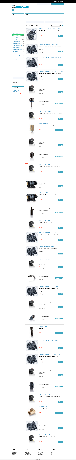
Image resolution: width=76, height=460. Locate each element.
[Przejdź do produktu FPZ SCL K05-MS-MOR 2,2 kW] (32, 372)
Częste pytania (27, 452)
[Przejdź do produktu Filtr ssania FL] (32, 103)
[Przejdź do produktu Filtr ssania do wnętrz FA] (32, 129)
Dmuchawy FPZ (16, 39)
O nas (52, 451)
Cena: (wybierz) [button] (47, 21)
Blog (51, 453)
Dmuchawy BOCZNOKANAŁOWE (17, 35)
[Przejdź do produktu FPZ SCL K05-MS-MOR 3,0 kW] (32, 398)
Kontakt (52, 452)
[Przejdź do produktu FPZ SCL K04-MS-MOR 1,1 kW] (32, 168)
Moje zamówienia (40, 452)
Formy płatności (14, 452)
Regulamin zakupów (28, 454)
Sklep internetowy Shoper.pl (38, 459)
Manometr (14, 63)
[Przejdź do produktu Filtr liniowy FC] (32, 212)
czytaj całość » (22, 93)
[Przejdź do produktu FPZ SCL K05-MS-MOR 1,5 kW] (32, 304)
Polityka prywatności (28, 453)
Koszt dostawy (14, 453)
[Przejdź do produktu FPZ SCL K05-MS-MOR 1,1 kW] (32, 264)
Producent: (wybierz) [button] (29, 21)
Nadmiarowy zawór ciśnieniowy (17, 61)
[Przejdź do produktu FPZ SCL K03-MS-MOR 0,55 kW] (32, 115)
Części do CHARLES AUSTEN (17, 33)
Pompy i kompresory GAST (16, 43)
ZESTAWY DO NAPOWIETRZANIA (17, 45)
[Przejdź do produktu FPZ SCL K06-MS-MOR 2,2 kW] (32, 439)
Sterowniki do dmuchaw (16, 59)
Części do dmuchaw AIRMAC (17, 31)
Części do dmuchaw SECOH (16, 27)
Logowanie (39, 451)
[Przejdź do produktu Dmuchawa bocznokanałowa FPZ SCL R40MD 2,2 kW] (32, 345)
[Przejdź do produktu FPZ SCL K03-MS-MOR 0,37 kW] (32, 89)
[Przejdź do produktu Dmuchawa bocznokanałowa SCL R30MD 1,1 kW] (32, 237)
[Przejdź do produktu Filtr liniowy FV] (32, 156)
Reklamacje (13, 454)
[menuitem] (15, 10)
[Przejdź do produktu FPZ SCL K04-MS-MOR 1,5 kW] (32, 224)
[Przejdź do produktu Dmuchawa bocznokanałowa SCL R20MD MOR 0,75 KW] (32, 62)
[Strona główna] (20, 5)
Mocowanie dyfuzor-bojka (16, 53)
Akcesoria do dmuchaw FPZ (17, 41)
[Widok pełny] (62, 25)
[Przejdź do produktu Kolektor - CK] (32, 318)
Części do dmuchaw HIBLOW (17, 29)
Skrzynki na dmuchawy (16, 57)
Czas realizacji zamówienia (16, 451)
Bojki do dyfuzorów (15, 51)
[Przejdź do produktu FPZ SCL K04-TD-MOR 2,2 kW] (32, 184)
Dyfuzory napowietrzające (16, 47)
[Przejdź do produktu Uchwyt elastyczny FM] (32, 332)
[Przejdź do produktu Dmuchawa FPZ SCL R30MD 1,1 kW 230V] (32, 251)
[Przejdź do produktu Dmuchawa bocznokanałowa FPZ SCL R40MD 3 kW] (32, 426)
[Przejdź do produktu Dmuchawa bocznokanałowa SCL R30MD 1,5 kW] (32, 291)
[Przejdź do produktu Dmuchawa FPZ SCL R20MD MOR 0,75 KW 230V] (32, 49)
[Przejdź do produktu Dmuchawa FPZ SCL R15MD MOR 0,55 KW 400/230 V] (32, 34)
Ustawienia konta (40, 454)
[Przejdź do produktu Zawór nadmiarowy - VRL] (32, 386)
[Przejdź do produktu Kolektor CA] (32, 277)
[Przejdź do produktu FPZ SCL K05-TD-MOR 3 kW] (32, 197)
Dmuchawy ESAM (16, 37)
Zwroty (13, 455)
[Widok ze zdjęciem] (60, 25)
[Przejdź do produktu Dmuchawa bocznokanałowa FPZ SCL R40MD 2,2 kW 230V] (32, 359)
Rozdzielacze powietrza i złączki (17, 49)
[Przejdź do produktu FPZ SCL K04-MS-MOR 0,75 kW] (32, 142)
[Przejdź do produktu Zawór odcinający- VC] (32, 412)
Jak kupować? (27, 451)
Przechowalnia (40, 453)
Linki (51, 454)
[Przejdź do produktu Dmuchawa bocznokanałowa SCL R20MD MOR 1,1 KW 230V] (32, 76)
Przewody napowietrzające (17, 55)
